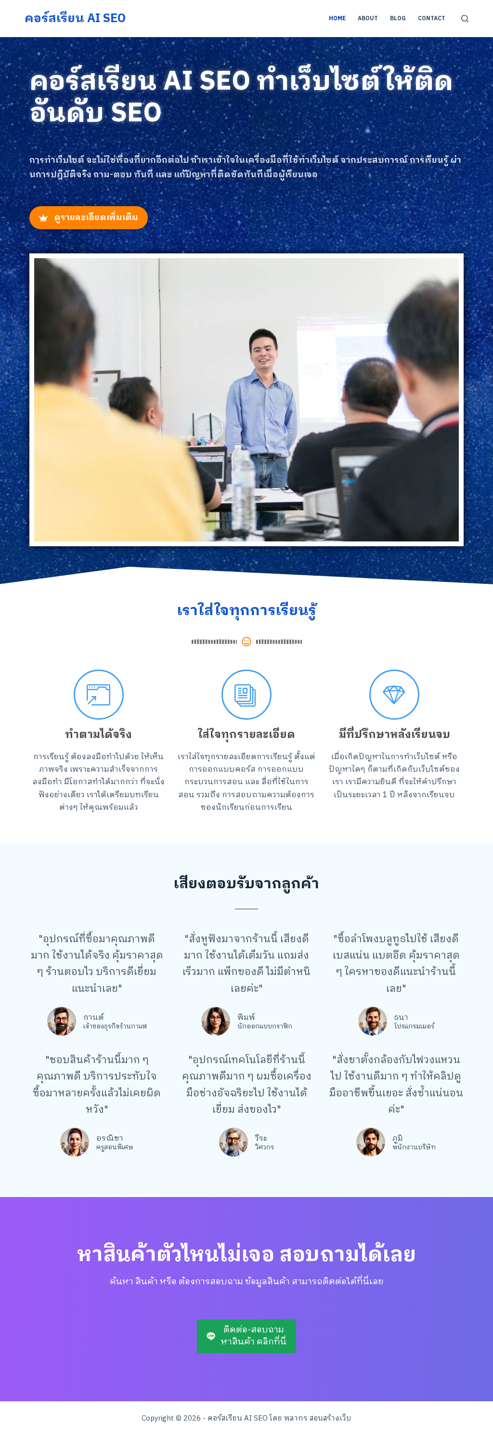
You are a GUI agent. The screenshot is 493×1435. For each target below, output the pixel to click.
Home (337, 18)
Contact (431, 18)
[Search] (464, 18)
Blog (398, 18)
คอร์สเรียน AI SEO (75, 18)
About (368, 18)
